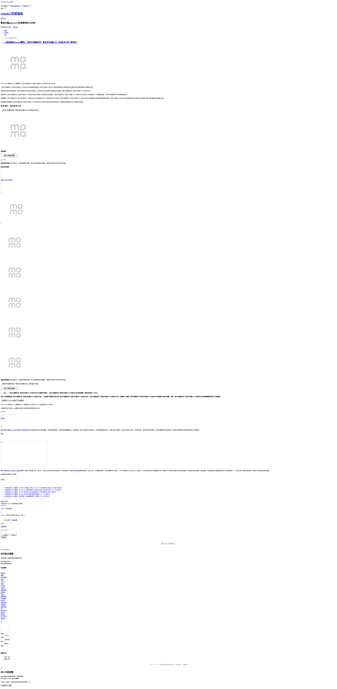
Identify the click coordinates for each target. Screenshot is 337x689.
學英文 (3, 479)
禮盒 (14, 474)
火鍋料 (3, 588)
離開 (10, 685)
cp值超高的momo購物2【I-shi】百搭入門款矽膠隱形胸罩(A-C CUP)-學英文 (27, 494)
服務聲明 (185, 664)
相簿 (5, 30)
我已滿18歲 (4, 685)
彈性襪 (3, 573)
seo (2, 608)
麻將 (2, 579)
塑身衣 (3, 418)
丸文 (10, 470)
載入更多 (3, 526)
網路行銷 (3, 607)
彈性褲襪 (3, 577)
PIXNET (155, 664)
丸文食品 (18, 470)
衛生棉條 (3, 602)
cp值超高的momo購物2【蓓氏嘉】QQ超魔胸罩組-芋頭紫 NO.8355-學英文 (26, 496)
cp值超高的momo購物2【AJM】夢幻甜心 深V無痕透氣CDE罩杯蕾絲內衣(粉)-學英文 (30, 492)
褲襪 (2, 575)
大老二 (3, 581)
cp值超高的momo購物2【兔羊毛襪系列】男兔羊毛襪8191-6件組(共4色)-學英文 (40, 42)
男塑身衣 (25, 430)
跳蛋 (2, 594)
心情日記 (15, 27)
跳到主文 (3, 18)
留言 (17, 515)
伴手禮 (3, 586)
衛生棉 (3, 600)
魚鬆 (2, 433)
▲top (2, 523)
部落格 (6, 33)
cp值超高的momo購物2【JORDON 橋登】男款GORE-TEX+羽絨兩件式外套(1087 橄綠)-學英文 (33, 488)
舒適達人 (3, 605)
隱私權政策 (178, 664)
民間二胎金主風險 (6, 180)
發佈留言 (3, 537)
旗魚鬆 (77, 470)
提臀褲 (3, 618)
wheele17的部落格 (12, 13)
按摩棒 (3, 592)
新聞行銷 (3, 610)
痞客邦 (13, 515)
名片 (5, 35)
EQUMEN (4, 616)
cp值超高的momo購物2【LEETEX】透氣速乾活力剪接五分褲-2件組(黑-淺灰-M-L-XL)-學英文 (32, 490)
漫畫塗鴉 (14, 520)
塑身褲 (3, 615)
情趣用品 (3, 590)
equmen (13, 430)
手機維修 (3, 598)
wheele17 (3, 505)
